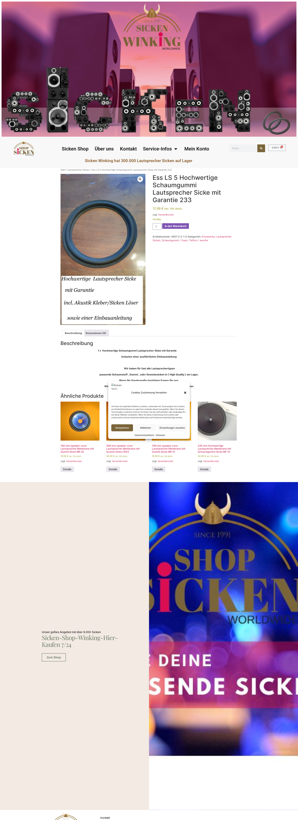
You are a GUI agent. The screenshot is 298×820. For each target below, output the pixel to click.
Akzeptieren (122, 427)
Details (67, 469)
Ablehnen (145, 427)
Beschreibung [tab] (73, 333)
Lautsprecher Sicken (79, 169)
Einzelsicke (208, 236)
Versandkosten (166, 214)
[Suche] (261, 148)
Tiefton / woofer (198, 240)
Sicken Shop (75, 149)
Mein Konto (196, 149)
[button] (185, 392)
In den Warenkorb (175, 226)
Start (63, 169)
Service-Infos (157, 149)
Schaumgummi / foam (174, 240)
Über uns (104, 149)
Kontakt (128, 149)
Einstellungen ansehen (172, 427)
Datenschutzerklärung (144, 435)
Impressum (160, 435)
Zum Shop (54, 657)
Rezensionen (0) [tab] (96, 333)
